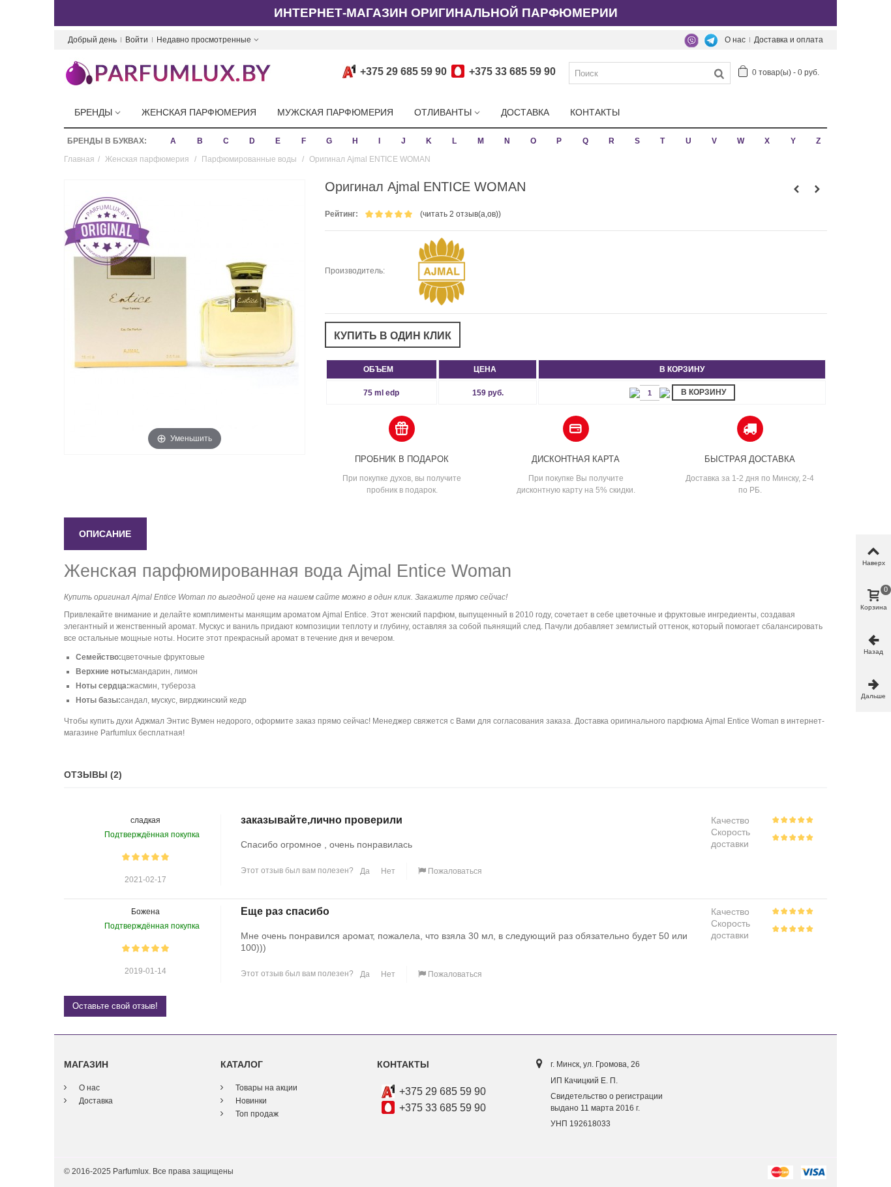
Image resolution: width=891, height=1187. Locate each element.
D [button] (252, 141)
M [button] (480, 141)
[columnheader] (381, 369)
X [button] (767, 141)
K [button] (429, 141)
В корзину (703, 392)
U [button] (688, 141)
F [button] (303, 141)
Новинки (250, 1100)
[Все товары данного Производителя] (442, 270)
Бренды (93, 112)
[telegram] (711, 40)
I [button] (379, 141)
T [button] (662, 141)
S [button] (637, 141)
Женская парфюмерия (199, 112)
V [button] (714, 141)
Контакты (595, 112)
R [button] (611, 141)
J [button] (403, 141)
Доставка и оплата (788, 39)
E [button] (277, 141)
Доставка (525, 112)
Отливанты (443, 112)
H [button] (355, 141)
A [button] (173, 141)
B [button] (200, 141)
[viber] (691, 40)
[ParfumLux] (167, 72)
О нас (735, 39)
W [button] (740, 141)
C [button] (226, 141)
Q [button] (585, 141)
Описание (105, 534)
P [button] (559, 141)
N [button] (507, 141)
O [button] (533, 141)
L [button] (454, 141)
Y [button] (793, 141)
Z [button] (818, 141)
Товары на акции (265, 1087)
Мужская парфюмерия (335, 112)
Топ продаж (256, 1113)
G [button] (329, 141)
